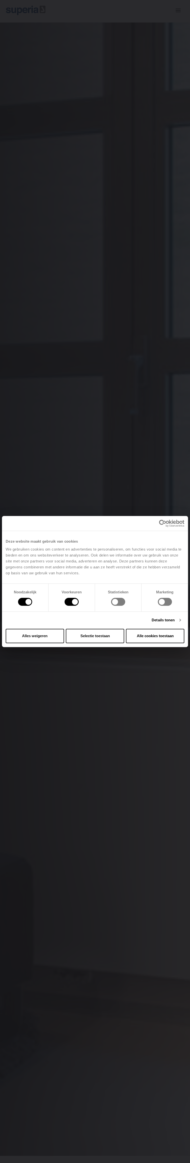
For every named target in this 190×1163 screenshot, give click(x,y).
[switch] (72, 602)
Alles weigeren (35, 636)
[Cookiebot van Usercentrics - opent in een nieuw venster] (162, 523)
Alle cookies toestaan (155, 636)
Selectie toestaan (95, 636)
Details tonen (163, 620)
